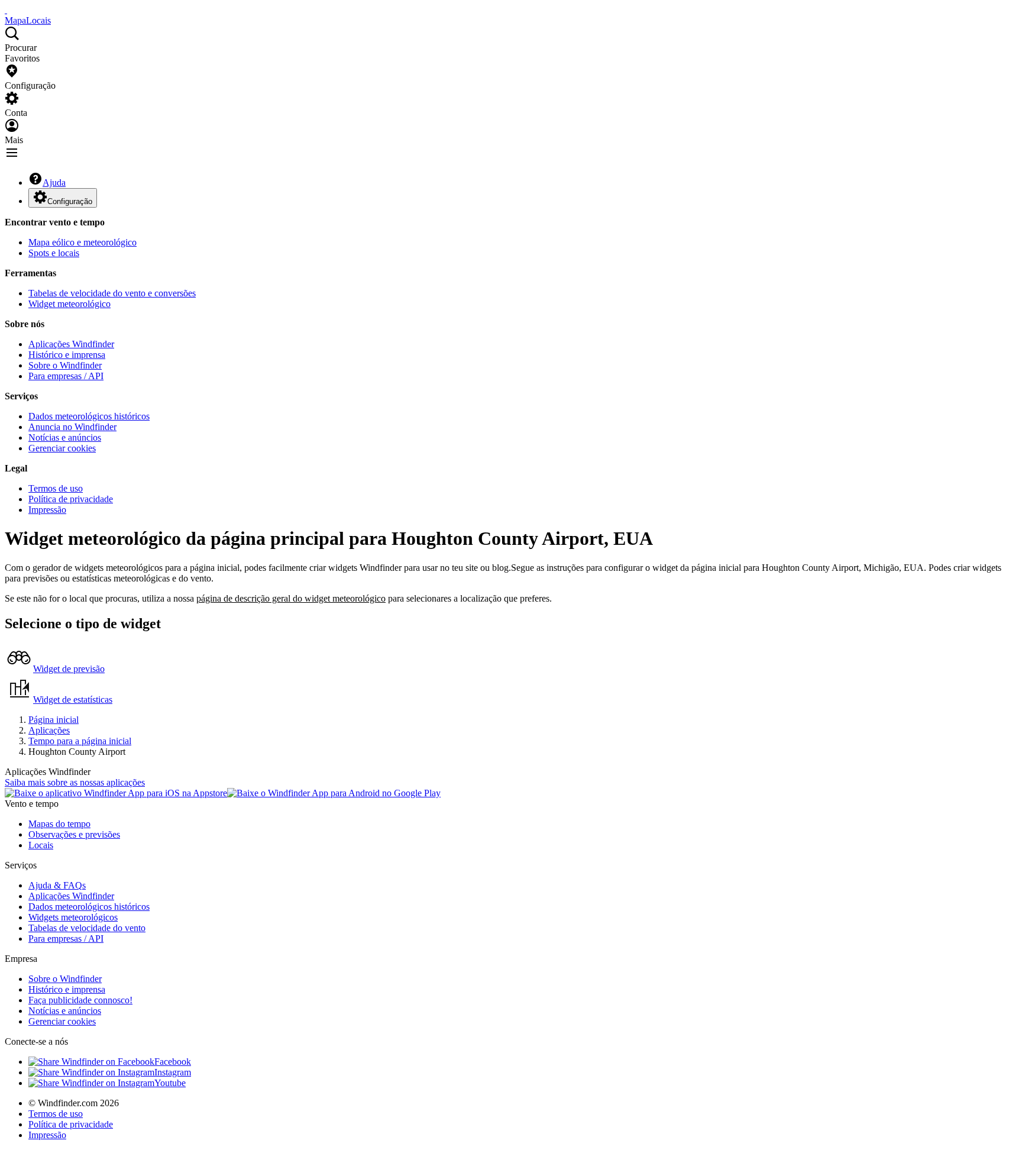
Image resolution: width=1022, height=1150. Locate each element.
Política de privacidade (70, 499)
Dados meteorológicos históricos (89, 416)
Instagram (172, 1072)
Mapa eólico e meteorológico (82, 242)
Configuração (69, 201)
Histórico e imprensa (66, 355)
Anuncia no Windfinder (72, 427)
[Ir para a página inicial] (6, 10)
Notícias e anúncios (64, 437)
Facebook (172, 1062)
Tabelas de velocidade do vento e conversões (112, 293)
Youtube (170, 1083)
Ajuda (54, 182)
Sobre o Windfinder (65, 365)
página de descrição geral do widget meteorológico (291, 598)
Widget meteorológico (69, 304)
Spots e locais (53, 253)
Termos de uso (55, 488)
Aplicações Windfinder (71, 344)
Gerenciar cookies (62, 448)
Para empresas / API (66, 376)
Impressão (47, 510)
